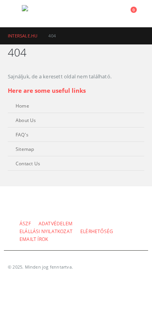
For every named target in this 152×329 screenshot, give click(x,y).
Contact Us (28, 163)
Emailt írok (33, 239)
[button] (15, 13)
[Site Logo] (43, 13)
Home (22, 106)
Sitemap (25, 149)
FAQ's (22, 134)
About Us (26, 120)
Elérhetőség (96, 231)
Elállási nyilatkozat (45, 231)
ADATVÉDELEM (55, 223)
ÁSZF (25, 223)
